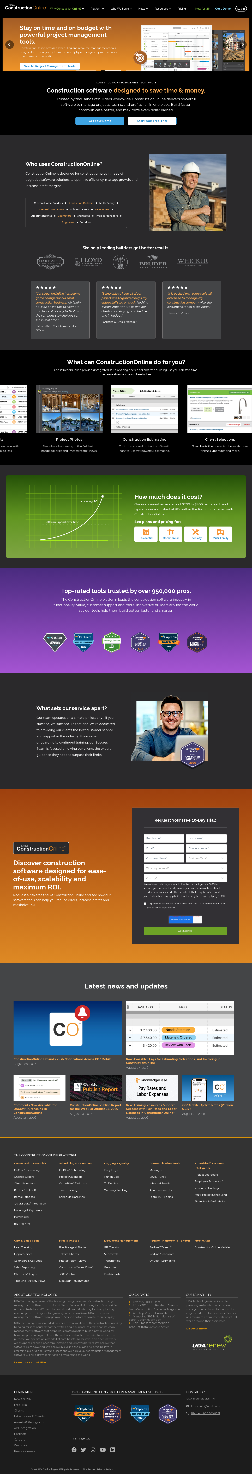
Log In (241, 8)
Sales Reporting (24, 1267)
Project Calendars (70, 1176)
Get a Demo (223, 8)
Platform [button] (96, 8)
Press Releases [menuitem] (24, 1451)
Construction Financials (30, 1163)
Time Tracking (68, 1190)
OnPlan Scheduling (72, 1170)
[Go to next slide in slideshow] (242, 45)
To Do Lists (111, 1183)
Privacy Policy (105, 1469)
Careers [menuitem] (19, 1439)
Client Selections (25, 1183)
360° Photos (67, 1274)
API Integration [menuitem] (25, 1428)
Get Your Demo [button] (100, 121)
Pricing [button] (182, 8)
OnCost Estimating (27, 1170)
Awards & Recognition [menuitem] (29, 1422)
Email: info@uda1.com (205, 1406)
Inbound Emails (159, 1183)
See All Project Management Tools (49, 66)
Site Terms (89, 1469)
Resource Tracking (207, 1188)
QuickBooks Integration (30, 1203)
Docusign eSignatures (74, 1280)
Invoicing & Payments (28, 1210)
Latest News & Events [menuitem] (29, 1416)
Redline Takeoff (25, 1190)
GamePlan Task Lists (73, 1183)
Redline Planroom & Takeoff (169, 1240)
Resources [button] (161, 8)
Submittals (111, 1254)
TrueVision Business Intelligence (209, 1166)
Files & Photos (69, 1240)
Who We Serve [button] (120, 8)
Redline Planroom (162, 1254)
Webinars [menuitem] (20, 1445)
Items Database (24, 1196)
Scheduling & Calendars (75, 1163)
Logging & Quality (116, 1163)
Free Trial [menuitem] (21, 1405)
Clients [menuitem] (19, 1410)
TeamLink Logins (161, 1196)
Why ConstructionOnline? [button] (65, 8)
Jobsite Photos (69, 1254)
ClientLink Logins (25, 1274)
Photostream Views (72, 1260)
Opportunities (23, 1254)
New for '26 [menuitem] (202, 8)
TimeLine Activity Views (29, 1280)
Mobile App (202, 1240)
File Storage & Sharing (73, 1247)
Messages (155, 1170)
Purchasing (21, 1217)
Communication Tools (164, 1163)
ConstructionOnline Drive (76, 1267)
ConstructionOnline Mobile (212, 1247)
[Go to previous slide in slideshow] (10, 45)
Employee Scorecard (209, 1181)
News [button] (142, 8)
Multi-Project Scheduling (211, 1194)
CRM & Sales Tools (26, 1240)
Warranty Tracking (116, 1190)
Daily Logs (110, 1170)
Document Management (121, 1240)
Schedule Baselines (72, 1196)
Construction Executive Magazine (158, 1309)
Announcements (160, 1190)
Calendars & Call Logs (28, 1260)
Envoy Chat (157, 1176)
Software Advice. (159, 1327)
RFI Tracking (112, 1247)
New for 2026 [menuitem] (23, 1399)
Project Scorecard (207, 1174)
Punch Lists (111, 1176)
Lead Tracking (23, 1247)
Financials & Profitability (210, 1201)
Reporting (110, 1267)
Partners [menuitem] (20, 1434)
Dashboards (112, 1274)
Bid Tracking (22, 1223)
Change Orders (24, 1176)
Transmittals (112, 1260)
